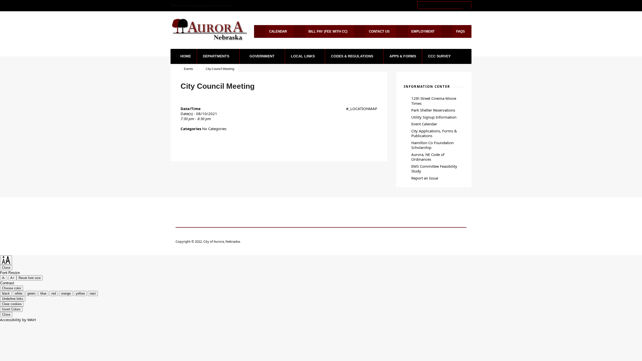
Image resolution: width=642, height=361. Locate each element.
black (6, 293)
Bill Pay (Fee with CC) (327, 31)
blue (43, 293)
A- (3, 278)
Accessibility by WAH (18, 319)
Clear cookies (12, 304)
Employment (423, 31)
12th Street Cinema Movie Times (433, 101)
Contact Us (379, 31)
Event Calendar (424, 123)
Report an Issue (424, 177)
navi (93, 293)
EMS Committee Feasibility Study (434, 169)
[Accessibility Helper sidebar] (6, 260)
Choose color (11, 288)
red (53, 293)
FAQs (460, 31)
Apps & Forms (402, 56)
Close (6, 267)
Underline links (12, 299)
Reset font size (30, 278)
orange (66, 293)
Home (185, 56)
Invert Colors (11, 309)
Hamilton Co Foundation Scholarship (432, 145)
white (18, 293)
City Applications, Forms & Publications (434, 133)
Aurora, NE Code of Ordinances (427, 157)
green (31, 293)
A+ (12, 278)
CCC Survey (439, 56)
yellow (80, 293)
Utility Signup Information (433, 117)
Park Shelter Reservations (433, 110)
